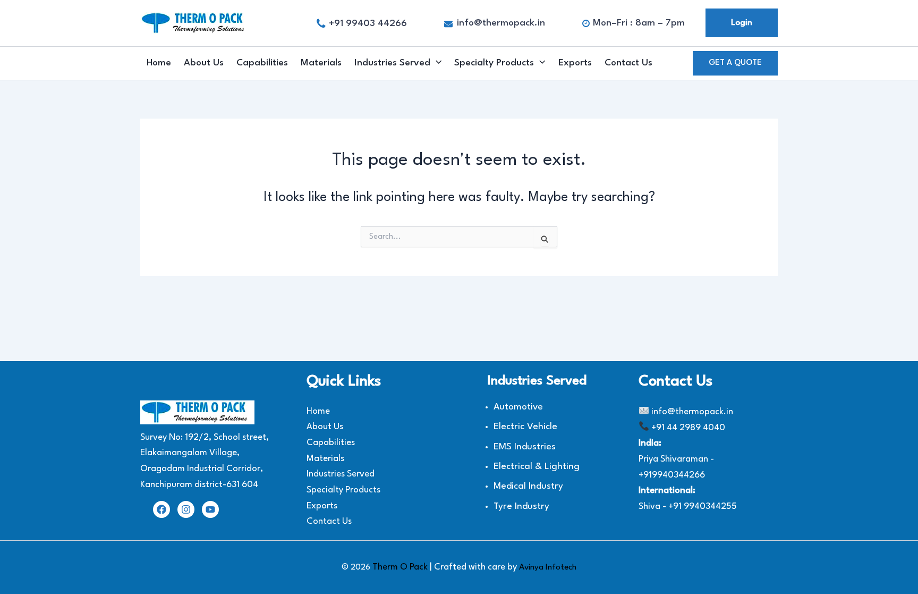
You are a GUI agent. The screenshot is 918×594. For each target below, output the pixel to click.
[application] (435, 63)
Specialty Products (494, 63)
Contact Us (628, 63)
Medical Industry (528, 486)
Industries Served (392, 63)
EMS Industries (525, 446)
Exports (575, 63)
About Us (204, 63)
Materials (321, 63)
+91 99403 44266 (368, 23)
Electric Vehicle (525, 426)
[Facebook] (161, 509)
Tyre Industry (521, 506)
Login (741, 23)
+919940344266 (672, 475)
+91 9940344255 (702, 506)
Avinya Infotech (547, 567)
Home (159, 63)
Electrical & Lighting (537, 466)
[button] (735, 63)
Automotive (518, 407)
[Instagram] (185, 509)
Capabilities (262, 63)
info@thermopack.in (501, 23)
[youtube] (210, 509)
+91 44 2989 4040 (688, 427)
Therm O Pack (401, 567)
